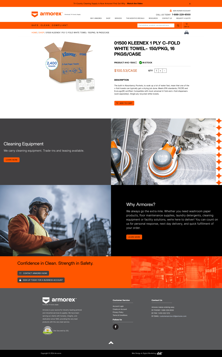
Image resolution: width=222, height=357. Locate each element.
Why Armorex (96, 18)
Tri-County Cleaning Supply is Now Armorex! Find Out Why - (108, 3)
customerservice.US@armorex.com (173, 316)
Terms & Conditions (120, 315)
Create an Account (120, 309)
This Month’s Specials (135, 18)
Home (34, 32)
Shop (108, 18)
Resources (153, 18)
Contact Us (167, 18)
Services (118, 18)
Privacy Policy (118, 312)
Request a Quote (183, 18)
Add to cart (126, 103)
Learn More (12, 160)
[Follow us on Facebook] (116, 327)
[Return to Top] (111, 342)
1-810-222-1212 (164, 313)
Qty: (150, 70)
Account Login (118, 306)
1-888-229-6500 (181, 14)
